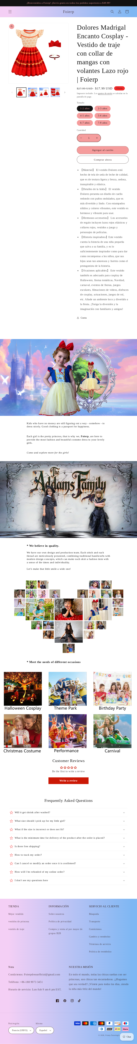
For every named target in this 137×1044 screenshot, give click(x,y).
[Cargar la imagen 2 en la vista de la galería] (33, 92)
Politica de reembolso (100, 951)
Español (43, 1030)
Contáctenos (95, 929)
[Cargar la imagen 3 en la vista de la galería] (44, 92)
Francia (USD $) (19, 1030)
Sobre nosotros (56, 914)
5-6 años (102, 115)
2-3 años (102, 108)
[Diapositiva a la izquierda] (12, 92)
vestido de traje (16, 929)
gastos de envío (105, 93)
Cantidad (81, 130)
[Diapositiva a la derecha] (64, 92)
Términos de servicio (100, 944)
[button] (10, 11)
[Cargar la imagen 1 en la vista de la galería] (21, 92)
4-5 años (85, 115)
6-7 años (85, 123)
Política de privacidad (60, 921)
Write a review (68, 780)
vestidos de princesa (18, 921)
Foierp (107, 1035)
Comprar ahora (103, 159)
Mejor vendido (16, 914)
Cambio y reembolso (99, 936)
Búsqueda (94, 914)
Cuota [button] (84, 318)
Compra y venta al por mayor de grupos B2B (65, 931)
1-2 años (85, 108)
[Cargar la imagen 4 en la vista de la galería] (55, 92)
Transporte (94, 921)
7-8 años (102, 123)
